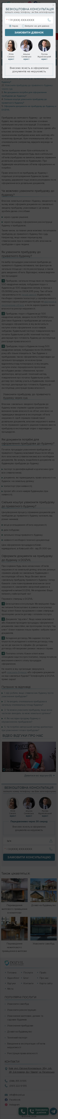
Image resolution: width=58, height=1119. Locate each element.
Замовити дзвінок (29, 32)
